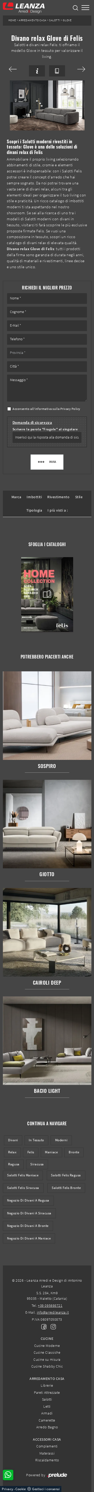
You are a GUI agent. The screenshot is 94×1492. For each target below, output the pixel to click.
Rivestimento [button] (58, 497)
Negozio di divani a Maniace (29, 1238)
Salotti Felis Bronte (66, 1188)
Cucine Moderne (47, 1345)
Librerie (47, 1385)
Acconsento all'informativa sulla (46, 409)
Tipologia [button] (34, 510)
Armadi (46, 1413)
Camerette (47, 1420)
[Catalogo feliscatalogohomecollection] (47, 594)
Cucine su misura (46, 1359)
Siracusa (37, 1164)
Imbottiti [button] (34, 497)
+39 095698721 (50, 1305)
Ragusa (13, 1164)
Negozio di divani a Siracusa (29, 1213)
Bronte (74, 1152)
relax (12, 1152)
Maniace (51, 1152)
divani (13, 1140)
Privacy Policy (70, 409)
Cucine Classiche (47, 1352)
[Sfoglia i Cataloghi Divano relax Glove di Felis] (57, 70)
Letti (47, 1406)
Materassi (47, 1453)
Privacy (7, 1489)
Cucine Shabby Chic (47, 1366)
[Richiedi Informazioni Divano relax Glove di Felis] (37, 70)
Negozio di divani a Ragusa (28, 1200)
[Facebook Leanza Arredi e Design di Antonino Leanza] (43, 1326)
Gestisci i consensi (46, 1489)
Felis (30, 1152)
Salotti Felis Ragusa (66, 1175)
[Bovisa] (77, 69)
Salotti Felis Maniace (22, 1175)
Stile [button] (79, 497)
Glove (67, 20)
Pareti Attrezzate (47, 1392)
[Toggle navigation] (85, 7)
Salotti (54, 20)
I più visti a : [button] (58, 510)
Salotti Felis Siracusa (23, 1188)
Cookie (20, 1489)
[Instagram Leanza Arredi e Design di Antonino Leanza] (52, 1326)
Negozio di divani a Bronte (28, 1226)
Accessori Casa (47, 1439)
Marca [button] (16, 497)
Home (12, 20)
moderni (61, 1140)
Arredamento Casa (32, 20)
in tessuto (36, 1140)
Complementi (47, 1446)
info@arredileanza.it (53, 1312)
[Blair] (17, 69)
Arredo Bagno (47, 1427)
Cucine (47, 1338)
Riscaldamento (47, 1460)
